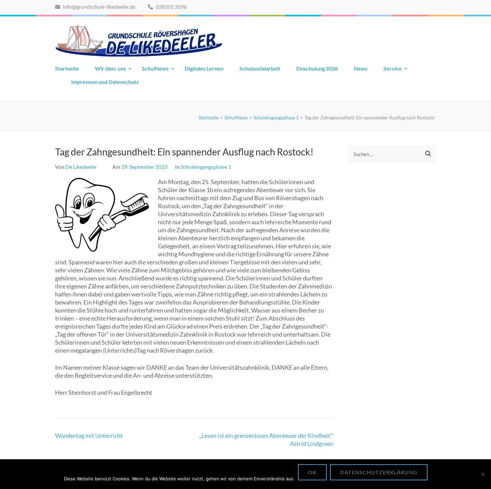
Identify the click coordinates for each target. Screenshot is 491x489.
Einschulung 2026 (317, 68)
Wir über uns (110, 68)
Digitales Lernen (204, 68)
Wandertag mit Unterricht (89, 435)
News (360, 68)
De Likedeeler (81, 166)
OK (312, 472)
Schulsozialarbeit (259, 68)
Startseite (67, 68)
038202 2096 (171, 6)
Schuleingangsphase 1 (206, 166)
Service (392, 68)
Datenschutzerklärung (379, 472)
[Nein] (482, 474)
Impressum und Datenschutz (105, 82)
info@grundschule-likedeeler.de (98, 6)
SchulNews (155, 68)
